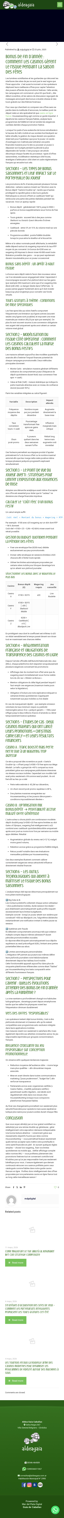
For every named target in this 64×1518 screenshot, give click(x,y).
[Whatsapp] (55, 1510)
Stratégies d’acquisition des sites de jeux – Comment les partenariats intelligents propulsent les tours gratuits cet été (30, 1309)
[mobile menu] (59, 4)
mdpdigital (24, 49)
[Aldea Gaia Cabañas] (18, 5)
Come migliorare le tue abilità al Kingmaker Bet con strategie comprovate (30, 1253)
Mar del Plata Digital (32, 1504)
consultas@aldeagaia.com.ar (33, 1475)
